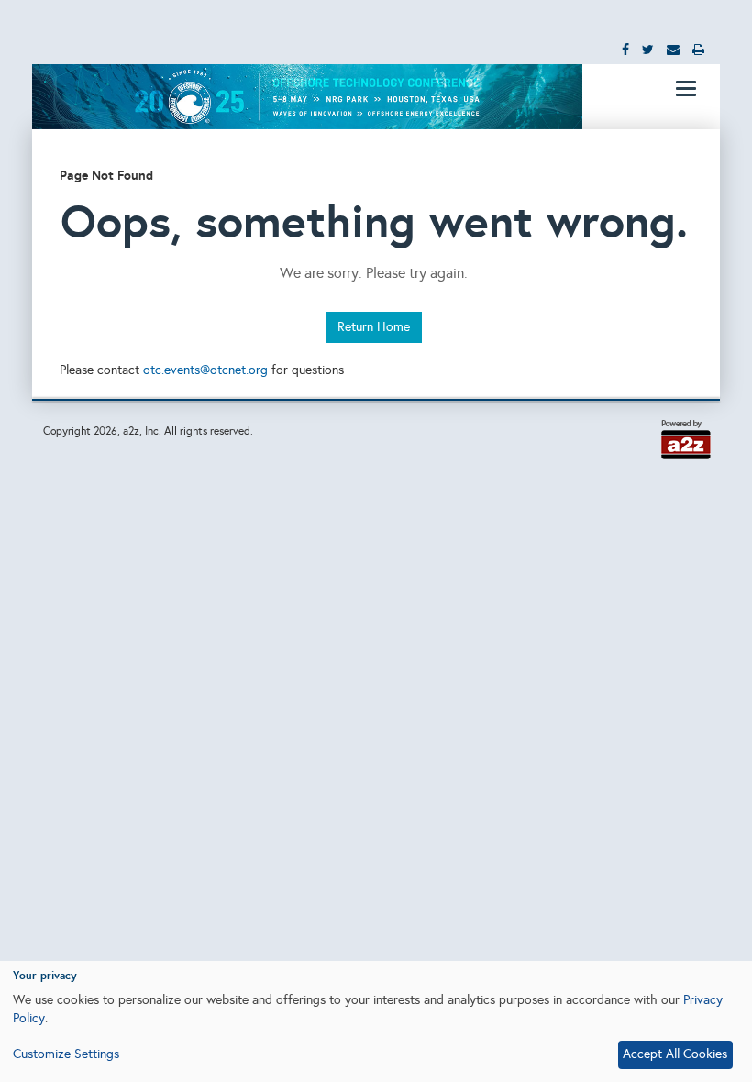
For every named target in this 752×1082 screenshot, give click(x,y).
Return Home (373, 327)
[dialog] (376, 1021)
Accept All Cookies (675, 1054)
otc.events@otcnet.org (205, 370)
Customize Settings (66, 1054)
